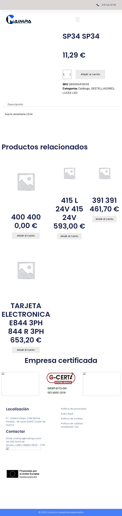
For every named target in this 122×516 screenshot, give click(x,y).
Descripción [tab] (15, 104)
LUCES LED (70, 92)
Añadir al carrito (90, 74)
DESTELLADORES (102, 88)
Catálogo (84, 88)
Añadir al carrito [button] (26, 235)
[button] (77, 19)
